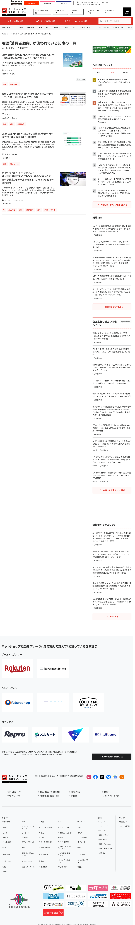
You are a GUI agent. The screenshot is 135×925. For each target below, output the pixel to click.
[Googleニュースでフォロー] (115, 777)
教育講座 (92, 4)
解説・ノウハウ (104, 835)
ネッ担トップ (6, 34)
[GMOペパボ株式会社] (88, 702)
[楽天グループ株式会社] (17, 668)
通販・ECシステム (28, 867)
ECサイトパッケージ (65, 861)
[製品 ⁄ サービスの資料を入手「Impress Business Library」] (53, 905)
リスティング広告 (102, 27)
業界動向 (44, 867)
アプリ (80, 833)
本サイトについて (14, 792)
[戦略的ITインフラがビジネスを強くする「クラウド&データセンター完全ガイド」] (53, 888)
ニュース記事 (125, 826)
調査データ (103, 839)
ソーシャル (25, 833)
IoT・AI (90, 2)
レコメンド (81, 842)
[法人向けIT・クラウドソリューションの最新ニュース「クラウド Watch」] (53, 897)
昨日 (99, 72)
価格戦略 (6, 854)
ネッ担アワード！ (59, 11)
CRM (42, 837)
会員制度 (25, 837)
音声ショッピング (65, 833)
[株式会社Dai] (53, 702)
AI (47, 27)
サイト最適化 (7, 842)
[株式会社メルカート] (45, 735)
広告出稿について (110, 11)
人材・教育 (82, 854)
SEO (79, 827)
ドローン (85, 4)
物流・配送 (44, 854)
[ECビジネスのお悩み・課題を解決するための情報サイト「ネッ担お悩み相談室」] (53, 913)
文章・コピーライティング (65, 847)
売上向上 (6, 837)
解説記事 (123, 822)
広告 (42, 833)
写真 (4, 847)
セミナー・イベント (105, 826)
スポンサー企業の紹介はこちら (112, 756)
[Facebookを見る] (95, 777)
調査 (79, 867)
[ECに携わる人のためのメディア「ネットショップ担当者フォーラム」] (120, 897)
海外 (21, 27)
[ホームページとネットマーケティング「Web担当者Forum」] (98, 888)
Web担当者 (48, 3)
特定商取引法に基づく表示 (49, 796)
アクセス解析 (83, 837)
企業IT (77, 2)
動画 (23, 847)
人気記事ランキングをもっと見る (114, 204)
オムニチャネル (27, 861)
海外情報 (30, 27)
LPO (61, 837)
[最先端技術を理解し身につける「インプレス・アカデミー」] (120, 905)
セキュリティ (7, 861)
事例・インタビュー (105, 844)
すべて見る (114, 616)
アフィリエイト (118, 27)
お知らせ (102, 830)
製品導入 (64, 3)
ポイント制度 (64, 842)
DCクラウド (97, 2)
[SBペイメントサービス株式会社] (53, 668)
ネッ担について (94, 11)
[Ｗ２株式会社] (75, 735)
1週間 (112, 72)
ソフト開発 (84, 2)
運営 (79, 847)
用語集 (15, 34)
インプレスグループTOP (110, 796)
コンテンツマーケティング (82, 27)
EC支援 (97, 4)
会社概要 (74, 796)
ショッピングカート (84, 861)
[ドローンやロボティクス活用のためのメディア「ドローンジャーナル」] (98, 905)
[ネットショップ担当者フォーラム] (14, 780)
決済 (4, 867)
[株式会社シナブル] (106, 735)
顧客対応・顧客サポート (28, 854)
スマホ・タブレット (28, 842)
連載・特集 (6, 27)
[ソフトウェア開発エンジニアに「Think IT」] (76, 888)
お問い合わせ (76, 792)
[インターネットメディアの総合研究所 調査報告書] (120, 888)
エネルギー (79, 4)
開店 (42, 861)
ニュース (102, 822)
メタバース (56, 27)
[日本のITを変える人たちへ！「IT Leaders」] (76, 897)
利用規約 (105, 792)
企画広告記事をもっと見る (114, 490)
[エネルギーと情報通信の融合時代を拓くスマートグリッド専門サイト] (98, 897)
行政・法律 (63, 867)
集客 (66, 27)
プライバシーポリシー (16, 796)
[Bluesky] (108, 777)
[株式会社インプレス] (19, 901)
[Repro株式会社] (15, 735)
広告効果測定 (45, 847)
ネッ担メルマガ (76, 11)
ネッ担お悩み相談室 (41, 11)
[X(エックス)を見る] (102, 777)
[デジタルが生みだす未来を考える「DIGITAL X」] (76, 905)
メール (5, 833)
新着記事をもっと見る (114, 306)
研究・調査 (105, 2)
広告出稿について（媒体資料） (50, 792)
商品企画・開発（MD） (64, 854)
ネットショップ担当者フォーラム (14, 12)
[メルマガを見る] (88, 777)
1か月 (125, 72)
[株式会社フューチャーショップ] (17, 702)
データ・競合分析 (47, 842)
